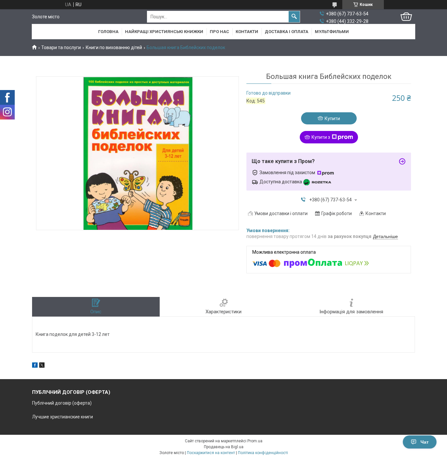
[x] (42, 366)
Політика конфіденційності (263, 452)
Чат (424, 442)
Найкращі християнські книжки (164, 31)
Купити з (321, 137)
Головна (108, 31)
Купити (332, 118)
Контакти (247, 31)
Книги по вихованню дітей (114, 47)
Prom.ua (254, 441)
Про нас (219, 31)
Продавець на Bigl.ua (223, 447)
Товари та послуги (61, 47)
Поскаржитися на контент (211, 452)
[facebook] (35, 366)
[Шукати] (294, 16)
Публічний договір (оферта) (62, 403)
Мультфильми (332, 31)
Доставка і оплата (286, 31)
